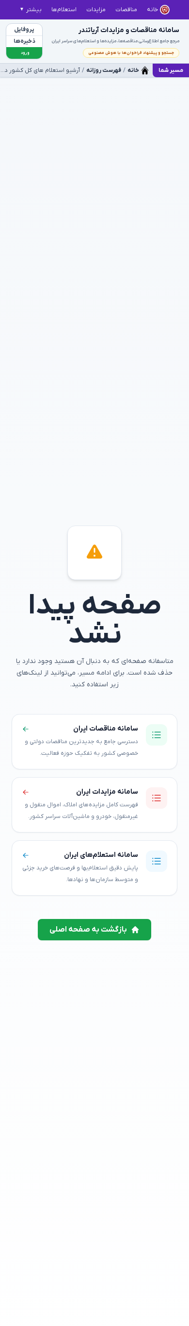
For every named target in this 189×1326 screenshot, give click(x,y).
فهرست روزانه (103, 70)
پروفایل (24, 30)
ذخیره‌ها (24, 41)
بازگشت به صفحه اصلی (88, 930)
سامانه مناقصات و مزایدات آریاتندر (129, 30)
